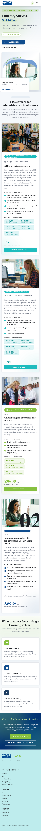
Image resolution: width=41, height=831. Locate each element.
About (3, 793)
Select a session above (19, 249)
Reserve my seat (19, 367)
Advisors (4, 798)
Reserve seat (6, 89)
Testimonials (6, 804)
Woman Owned (6, 795)
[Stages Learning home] (7, 3)
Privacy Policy (6, 782)
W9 (3, 776)
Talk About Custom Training (20, 743)
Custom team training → (10, 47)
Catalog (4, 773)
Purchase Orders (7, 779)
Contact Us (5, 812)
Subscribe (5, 815)
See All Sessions (11, 42)
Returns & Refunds (7, 784)
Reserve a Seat (19, 737)
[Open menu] (37, 3)
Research (5, 801)
